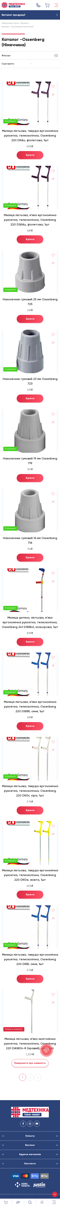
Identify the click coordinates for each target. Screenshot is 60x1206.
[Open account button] (42, 1202)
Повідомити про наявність (30, 1063)
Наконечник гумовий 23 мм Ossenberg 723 (30, 381)
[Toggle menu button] (56, 5)
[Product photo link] (30, 103)
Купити (30, 155)
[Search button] (30, 1202)
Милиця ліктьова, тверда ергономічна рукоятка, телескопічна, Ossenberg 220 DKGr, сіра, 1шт (30, 790)
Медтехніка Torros (10, 23)
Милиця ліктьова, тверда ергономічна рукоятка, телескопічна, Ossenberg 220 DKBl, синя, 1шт (30, 959)
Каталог (24, 23)
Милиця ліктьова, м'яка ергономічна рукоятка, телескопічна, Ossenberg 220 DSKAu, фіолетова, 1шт (30, 219)
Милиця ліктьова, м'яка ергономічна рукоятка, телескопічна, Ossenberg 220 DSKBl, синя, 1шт (30, 706)
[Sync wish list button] (53, 87)
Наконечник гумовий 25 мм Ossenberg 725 (30, 301)
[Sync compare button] (53, 95)
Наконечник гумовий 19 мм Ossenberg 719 (30, 461)
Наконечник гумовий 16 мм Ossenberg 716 (30, 540)
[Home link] (13, 5)
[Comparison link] (18, 1202)
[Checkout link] (47, 5)
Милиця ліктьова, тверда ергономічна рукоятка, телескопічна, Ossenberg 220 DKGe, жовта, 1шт (30, 875)
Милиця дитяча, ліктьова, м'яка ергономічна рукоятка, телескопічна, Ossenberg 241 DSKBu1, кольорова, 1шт (30, 622)
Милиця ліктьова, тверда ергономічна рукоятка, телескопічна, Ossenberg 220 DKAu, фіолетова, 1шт (30, 135)
